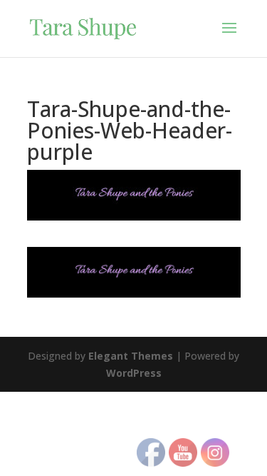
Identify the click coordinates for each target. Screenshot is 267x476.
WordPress (134, 373)
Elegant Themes (130, 356)
